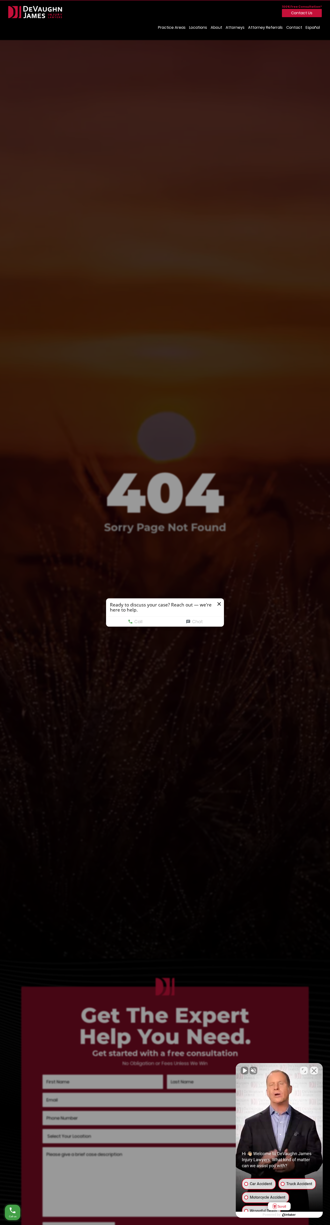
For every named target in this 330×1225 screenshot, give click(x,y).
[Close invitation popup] (219, 604)
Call (138, 622)
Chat (197, 622)
